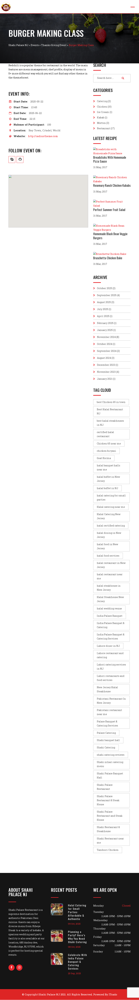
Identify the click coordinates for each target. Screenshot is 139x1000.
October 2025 (104, 288)
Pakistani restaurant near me (109, 712)
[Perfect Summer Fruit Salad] (112, 204)
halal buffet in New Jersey (108, 479)
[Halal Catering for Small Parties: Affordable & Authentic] (59, 909)
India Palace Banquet (109, 615)
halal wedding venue (109, 608)
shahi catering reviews (110, 754)
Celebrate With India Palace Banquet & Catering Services (77, 961)
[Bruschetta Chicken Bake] (110, 254)
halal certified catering (111, 525)
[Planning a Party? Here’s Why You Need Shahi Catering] (59, 936)
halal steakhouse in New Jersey (109, 587)
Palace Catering (106, 732)
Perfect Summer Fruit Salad (109, 209)
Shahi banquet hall (108, 740)
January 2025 (105, 330)
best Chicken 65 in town (111, 402)
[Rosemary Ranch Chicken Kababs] (112, 179)
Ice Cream (103, 112)
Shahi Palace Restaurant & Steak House (108, 800)
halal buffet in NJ (107, 488)
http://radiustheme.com (43, 136)
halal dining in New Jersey (109, 535)
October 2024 (104, 344)
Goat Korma (104, 458)
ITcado (113, 994)
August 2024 (104, 357)
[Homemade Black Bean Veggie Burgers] (112, 228)
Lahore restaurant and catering (110, 655)
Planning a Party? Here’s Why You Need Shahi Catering (77, 937)
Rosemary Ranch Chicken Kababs (112, 185)
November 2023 (106, 371)
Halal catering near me (111, 506)
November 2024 (106, 337)
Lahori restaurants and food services (110, 678)
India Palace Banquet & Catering (110, 625)
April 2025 (103, 316)
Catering (102, 101)
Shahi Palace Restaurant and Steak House (110, 815)
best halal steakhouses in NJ (110, 422)
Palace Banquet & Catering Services (107, 723)
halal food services (108, 555)
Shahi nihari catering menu (110, 764)
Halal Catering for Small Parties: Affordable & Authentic (77, 912)
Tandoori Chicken (107, 850)
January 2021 (104, 378)
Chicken (102, 106)
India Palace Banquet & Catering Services (110, 636)
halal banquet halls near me (108, 467)
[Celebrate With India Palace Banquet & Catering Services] (59, 959)
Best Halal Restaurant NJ (110, 411)
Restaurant (103, 128)
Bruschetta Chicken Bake (107, 258)
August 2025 (104, 302)
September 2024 (106, 351)
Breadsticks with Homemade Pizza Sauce (109, 159)
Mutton (101, 123)
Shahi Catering (106, 747)
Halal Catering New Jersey (109, 516)
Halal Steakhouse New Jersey (110, 599)
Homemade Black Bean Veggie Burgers (110, 236)
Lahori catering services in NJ (111, 666)
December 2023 (106, 364)
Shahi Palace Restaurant (105, 787)
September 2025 (106, 295)
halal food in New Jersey (107, 546)
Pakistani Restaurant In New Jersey (111, 700)
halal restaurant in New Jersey (111, 565)
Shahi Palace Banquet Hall (110, 775)
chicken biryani (106, 450)
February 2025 (105, 323)
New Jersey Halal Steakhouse (107, 689)
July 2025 (102, 309)
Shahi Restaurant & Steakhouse (108, 829)
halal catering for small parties (111, 497)
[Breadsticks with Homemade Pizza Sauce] (112, 151)
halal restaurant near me (110, 576)
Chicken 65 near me (109, 443)
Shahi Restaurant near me (110, 840)
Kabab (100, 117)
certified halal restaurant (105, 434)
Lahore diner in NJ (108, 645)
